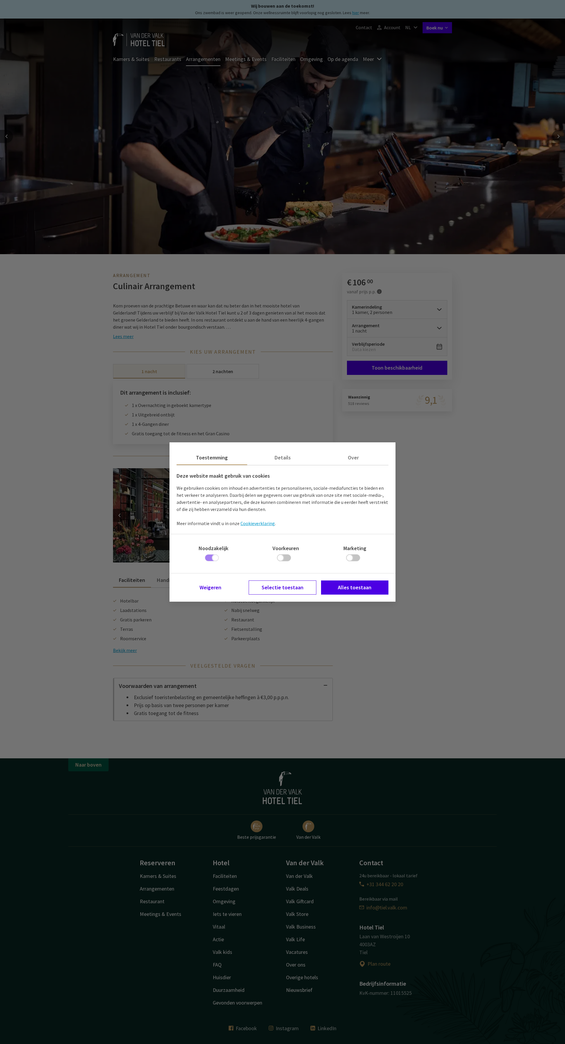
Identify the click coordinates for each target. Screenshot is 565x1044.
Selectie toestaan (282, 587)
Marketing (354, 548)
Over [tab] (353, 457)
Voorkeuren (285, 548)
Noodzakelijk (213, 548)
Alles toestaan (354, 587)
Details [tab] (283, 457)
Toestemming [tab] (212, 457)
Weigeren (210, 587)
